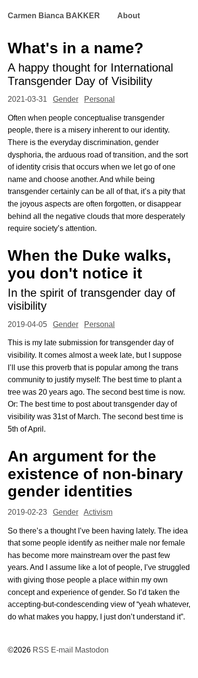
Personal (99, 99)
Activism (98, 512)
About (128, 16)
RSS (41, 650)
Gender (65, 99)
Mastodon (92, 650)
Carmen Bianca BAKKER (54, 16)
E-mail (62, 650)
